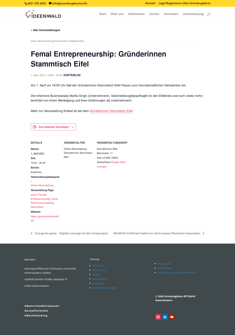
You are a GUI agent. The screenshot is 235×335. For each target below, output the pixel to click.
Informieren (136, 14)
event (34, 194)
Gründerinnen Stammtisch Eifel (111, 110)
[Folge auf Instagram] (158, 317)
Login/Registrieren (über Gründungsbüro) (184, 3)
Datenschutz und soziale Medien (177, 272)
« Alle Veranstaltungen (45, 30)
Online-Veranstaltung (42, 185)
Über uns (117, 14)
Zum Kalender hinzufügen (54, 127)
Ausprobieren (100, 279)
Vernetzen (171, 14)
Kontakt (150, 3)
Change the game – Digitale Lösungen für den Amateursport (71, 233)
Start (102, 14)
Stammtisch (37, 207)
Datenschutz (165, 268)
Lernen (154, 14)
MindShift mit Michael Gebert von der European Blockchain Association (157, 233)
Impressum (164, 263)
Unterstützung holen (104, 287)
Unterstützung (193, 14)
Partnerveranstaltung (42, 202)
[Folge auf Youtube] (172, 317)
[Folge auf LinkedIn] (165, 317)
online (54, 198)
